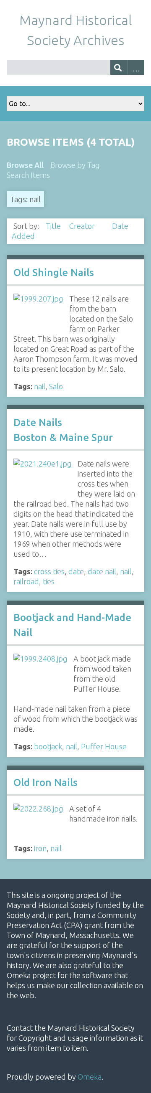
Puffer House (104, 746)
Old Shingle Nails (53, 272)
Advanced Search (136, 67)
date (76, 571)
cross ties (49, 571)
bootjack (48, 746)
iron (40, 848)
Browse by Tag (75, 165)
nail (39, 386)
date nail (102, 571)
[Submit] (119, 67)
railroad (26, 581)
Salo (56, 386)
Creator (82, 226)
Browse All (25, 165)
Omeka (90, 1077)
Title (54, 226)
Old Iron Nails (45, 782)
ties (49, 581)
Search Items (28, 175)
